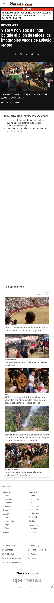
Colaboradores (10, 521)
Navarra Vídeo (10, 360)
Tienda (33, 558)
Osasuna (7, 532)
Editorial (8, 518)
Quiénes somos (11, 545)
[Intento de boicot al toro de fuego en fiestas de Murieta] (27, 346)
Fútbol (32, 496)
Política (8, 496)
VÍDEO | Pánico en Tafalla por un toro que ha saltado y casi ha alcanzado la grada (26, 329)
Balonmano (34, 506)
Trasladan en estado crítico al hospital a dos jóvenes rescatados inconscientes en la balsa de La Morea (26, 15)
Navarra (6, 492)
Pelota (32, 503)
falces (18, 102)
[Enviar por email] (38, 54)
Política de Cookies (13, 558)
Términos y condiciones (35, 115)
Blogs (7, 525)
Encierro (10, 102)
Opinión (6, 514)
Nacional (33, 517)
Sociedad (8, 506)
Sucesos (8, 499)
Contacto (9, 550)
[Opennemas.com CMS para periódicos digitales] (27, 583)
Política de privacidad (14, 563)
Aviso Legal (35, 545)
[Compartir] (15, 54)
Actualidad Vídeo (12, 325)
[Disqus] (27, 172)
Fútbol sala (34, 509)
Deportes (33, 492)
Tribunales (9, 503)
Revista (32, 521)
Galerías (33, 529)
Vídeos (7, 394)
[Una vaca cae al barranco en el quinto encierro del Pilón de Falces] (27, 455)
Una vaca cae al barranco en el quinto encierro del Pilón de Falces (23, 474)
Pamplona (7, 510)
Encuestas (9, 528)
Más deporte (35, 513)
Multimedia (34, 525)
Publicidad (9, 554)
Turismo (34, 554)
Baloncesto (34, 499)
